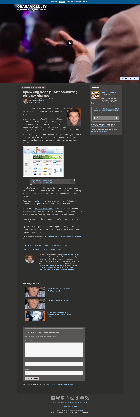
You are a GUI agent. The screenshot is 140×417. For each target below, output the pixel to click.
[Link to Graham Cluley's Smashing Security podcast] (68, 397)
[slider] (101, 118)
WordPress (66, 410)
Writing (62, 2)
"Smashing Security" (46, 267)
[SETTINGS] (116, 118)
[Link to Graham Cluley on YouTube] (82, 397)
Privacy (64, 406)
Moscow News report (44, 208)
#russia (53, 249)
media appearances (55, 265)
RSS (109, 126)
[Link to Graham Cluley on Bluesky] (58, 397)
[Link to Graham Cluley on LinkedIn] (53, 397)
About (84, 2)
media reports (40, 201)
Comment (28, 341)
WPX (81, 410)
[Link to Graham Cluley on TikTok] (77, 397)
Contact (77, 2)
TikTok (71, 267)
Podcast (70, 2)
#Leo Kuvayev (36, 249)
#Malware (45, 249)
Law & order (38, 245)
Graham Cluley (23, 2)
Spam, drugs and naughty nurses (58, 300)
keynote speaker (67, 255)
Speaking (54, 2)
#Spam (60, 249)
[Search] (88, 2)
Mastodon (77, 236)
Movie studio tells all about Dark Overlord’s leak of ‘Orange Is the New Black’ (59, 314)
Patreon (93, 131)
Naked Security (56, 245)
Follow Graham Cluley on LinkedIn (54, 236)
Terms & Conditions (72, 406)
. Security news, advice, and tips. (43, 181)
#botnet (26, 249)
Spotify (104, 126)
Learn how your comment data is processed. (60, 384)
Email (27, 369)
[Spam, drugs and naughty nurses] (35, 304)
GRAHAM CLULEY (32, 7)
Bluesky (68, 236)
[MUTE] (113, 118)
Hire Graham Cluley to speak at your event (65, 402)
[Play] (95, 118)
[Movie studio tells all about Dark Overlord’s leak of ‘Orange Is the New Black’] (35, 316)
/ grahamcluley (35, 102)
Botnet (30, 245)
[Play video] (70, 43)
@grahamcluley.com (37, 100)
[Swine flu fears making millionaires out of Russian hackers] (35, 292)
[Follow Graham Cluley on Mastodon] (63, 397)
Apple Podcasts (96, 126)
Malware (46, 245)
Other (112, 126)
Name (27, 360)
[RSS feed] (87, 397)
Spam (65, 245)
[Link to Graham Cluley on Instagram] (72, 397)
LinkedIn (42, 270)
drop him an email (69, 270)
